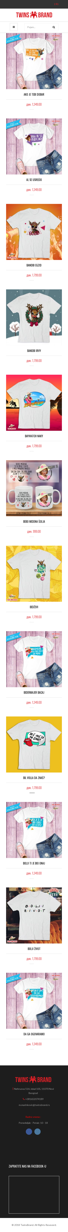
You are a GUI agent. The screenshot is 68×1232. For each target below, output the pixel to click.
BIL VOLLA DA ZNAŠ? (34, 778)
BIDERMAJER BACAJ (34, 692)
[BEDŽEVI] (34, 574)
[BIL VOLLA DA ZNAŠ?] (34, 744)
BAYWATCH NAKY (34, 436)
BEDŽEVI (34, 607)
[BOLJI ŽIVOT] (34, 915)
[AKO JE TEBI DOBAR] (34, 61)
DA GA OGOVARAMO (34, 1034)
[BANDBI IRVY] (34, 317)
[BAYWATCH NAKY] (34, 403)
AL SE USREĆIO (34, 180)
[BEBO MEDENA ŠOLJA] (34, 488)
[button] (54, 3)
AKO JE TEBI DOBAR (34, 94)
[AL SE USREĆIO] (34, 146)
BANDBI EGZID (34, 265)
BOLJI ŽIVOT (34, 949)
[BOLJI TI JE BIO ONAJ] (34, 830)
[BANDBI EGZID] (34, 232)
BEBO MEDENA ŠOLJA (34, 521)
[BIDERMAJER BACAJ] (34, 659)
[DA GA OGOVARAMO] (34, 1001)
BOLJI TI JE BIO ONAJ (34, 863)
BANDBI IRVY (34, 351)
